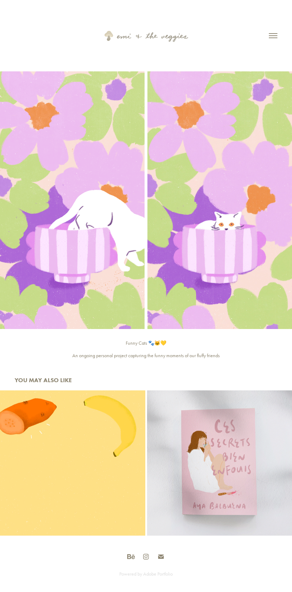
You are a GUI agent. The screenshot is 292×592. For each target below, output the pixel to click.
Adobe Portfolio (158, 574)
